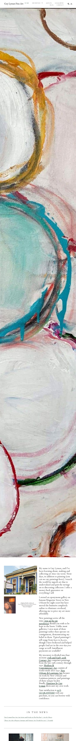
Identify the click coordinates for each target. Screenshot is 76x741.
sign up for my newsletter (48, 622)
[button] (37, 3)
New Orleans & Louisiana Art (52, 671)
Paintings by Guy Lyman (50, 684)
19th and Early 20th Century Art (52, 659)
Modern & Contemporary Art (48, 666)
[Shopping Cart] (71, 4)
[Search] (68, 4)
